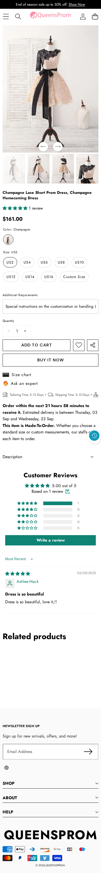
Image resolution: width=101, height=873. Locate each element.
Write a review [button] (51, 540)
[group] (14, 169)
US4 (27, 262)
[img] (17, 574)
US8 (61, 262)
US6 (44, 262)
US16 (48, 276)
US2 (10, 262)
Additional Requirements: (21, 295)
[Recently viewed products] (94, 436)
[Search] (18, 16)
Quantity (8, 321)
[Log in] (83, 16)
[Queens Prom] (50, 16)
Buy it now (50, 360)
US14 (29, 276)
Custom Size (74, 276)
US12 (11, 276)
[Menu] (6, 16)
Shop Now (77, 4)
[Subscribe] (88, 751)
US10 (79, 262)
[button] (95, 16)
